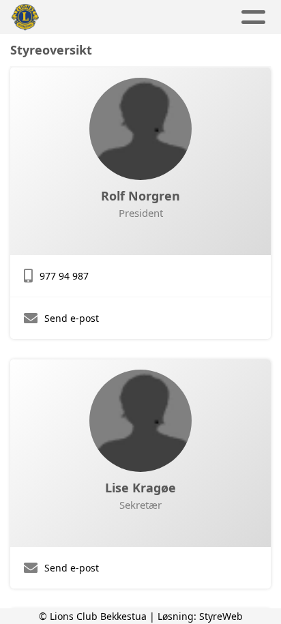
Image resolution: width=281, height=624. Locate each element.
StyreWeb (221, 616)
